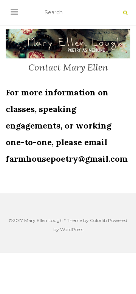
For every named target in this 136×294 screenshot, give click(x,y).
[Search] (125, 12)
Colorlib (98, 220)
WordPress (71, 229)
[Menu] (14, 11)
